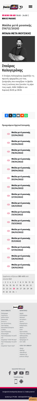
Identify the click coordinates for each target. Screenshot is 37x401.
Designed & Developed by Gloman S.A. (14, 392)
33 (10, 292)
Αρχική (21, 313)
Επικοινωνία (4, 319)
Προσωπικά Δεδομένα (7, 327)
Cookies (3, 329)
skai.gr (22, 348)
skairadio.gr (23, 352)
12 (33, 282)
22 (4, 289)
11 (29, 282)
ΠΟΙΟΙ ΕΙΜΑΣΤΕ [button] (6, 311)
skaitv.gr (22, 350)
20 (27, 285)
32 (7, 292)
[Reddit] (22, 115)
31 (3, 292)
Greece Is (4, 321)
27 (21, 289)
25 (14, 289)
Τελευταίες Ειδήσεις (25, 334)
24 (10, 289)
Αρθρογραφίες (24, 336)
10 (26, 282)
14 (7, 285)
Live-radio (23, 342)
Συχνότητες (4, 315)
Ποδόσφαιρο (23, 315)
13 (3, 285)
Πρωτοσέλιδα (24, 332)
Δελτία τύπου (5, 317)
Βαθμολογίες (23, 325)
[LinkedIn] (14, 115)
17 (17, 285)
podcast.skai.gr (24, 356)
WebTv (21, 327)
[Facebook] (7, 115)
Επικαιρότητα (23, 323)
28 (24, 289)
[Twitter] (11, 115)
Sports (22, 321)
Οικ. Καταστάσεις (6, 323)
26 (17, 289)
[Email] (18, 115)
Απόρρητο (32, 399)
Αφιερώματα (23, 338)
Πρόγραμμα (4, 313)
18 (20, 285)
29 (28, 289)
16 (14, 285)
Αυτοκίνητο (23, 319)
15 (10, 285)
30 (31, 289)
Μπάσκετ (22, 317)
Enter (21, 329)
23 (7, 289)
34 (13, 292)
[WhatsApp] (26, 115)
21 (31, 285)
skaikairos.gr (23, 354)
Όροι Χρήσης (5, 325)
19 (24, 285)
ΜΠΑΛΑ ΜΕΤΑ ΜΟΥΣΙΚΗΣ (16, 33)
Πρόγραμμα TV (24, 340)
